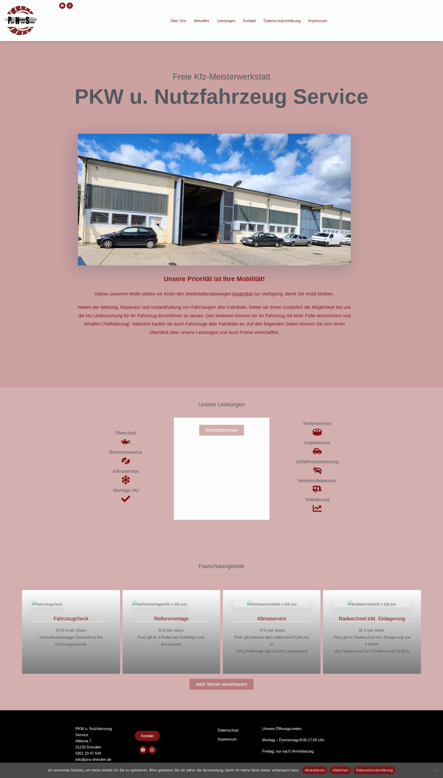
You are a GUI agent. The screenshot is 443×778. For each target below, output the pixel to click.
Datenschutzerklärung (282, 20)
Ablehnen (340, 770)
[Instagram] (70, 6)
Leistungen (226, 20)
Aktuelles (201, 20)
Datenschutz (228, 730)
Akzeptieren (315, 770)
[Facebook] (62, 6)
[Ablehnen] (436, 770)
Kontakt (249, 20)
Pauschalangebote (221, 566)
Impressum (317, 20)
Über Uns (178, 20)
